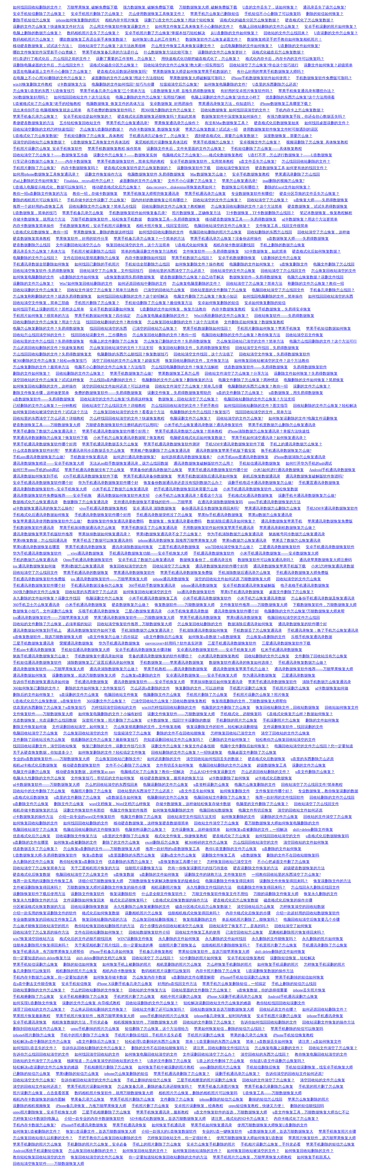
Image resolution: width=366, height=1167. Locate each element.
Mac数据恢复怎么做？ (208, 174)
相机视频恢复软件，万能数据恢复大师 (145, 1022)
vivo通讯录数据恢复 (85, 553)
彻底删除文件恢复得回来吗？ (261, 887)
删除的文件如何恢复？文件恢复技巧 (95, 688)
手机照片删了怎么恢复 (150, 1106)
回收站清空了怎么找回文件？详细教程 (114, 406)
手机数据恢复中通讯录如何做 (98, 656)
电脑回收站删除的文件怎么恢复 (225, 765)
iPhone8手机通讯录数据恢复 (84, 1125)
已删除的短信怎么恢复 (31, 1074)
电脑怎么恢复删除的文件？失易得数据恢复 (48, 329)
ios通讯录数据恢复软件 (196, 592)
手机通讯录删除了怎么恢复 (324, 945)
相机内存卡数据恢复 (119, 971)
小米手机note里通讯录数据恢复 (242, 457)
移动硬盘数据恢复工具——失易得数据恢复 (241, 219)
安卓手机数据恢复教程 (251, 174)
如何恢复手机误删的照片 (277, 965)
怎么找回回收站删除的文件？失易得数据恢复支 (52, 354)
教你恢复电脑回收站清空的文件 (321, 1054)
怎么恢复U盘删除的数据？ (102, 129)
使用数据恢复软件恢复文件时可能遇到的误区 (280, 129)
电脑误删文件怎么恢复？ (190, 418)
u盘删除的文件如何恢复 (79, 277)
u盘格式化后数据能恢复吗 (327, 836)
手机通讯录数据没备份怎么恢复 (97, 586)
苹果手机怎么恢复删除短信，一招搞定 (234, 984)
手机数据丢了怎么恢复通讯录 (257, 630)
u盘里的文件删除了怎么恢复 (77, 797)
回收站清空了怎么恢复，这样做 (323, 232)
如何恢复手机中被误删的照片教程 (166, 1067)
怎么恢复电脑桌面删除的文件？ (162, 316)
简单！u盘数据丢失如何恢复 (269, 1042)
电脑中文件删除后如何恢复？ (244, 746)
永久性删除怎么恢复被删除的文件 (142, 907)
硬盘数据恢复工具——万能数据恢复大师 (46, 425)
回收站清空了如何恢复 (293, 926)
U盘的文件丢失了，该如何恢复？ (270, 7)
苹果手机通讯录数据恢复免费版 (186, 573)
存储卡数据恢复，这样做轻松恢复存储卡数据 (193, 804)
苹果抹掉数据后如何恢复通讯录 (216, 682)
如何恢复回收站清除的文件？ (197, 1151)
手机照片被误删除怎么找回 (93, 251)
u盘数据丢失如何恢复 (124, 797)
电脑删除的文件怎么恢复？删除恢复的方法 (177, 380)
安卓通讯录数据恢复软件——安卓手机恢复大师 (216, 650)
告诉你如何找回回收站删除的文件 (269, 1022)
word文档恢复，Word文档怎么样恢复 (119, 804)
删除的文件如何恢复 (322, 720)
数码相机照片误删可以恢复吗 (165, 971)
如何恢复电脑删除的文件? (225, 84)
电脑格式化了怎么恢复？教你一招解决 (152, 772)
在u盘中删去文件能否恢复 (34, 984)
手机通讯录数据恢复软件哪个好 (39, 586)
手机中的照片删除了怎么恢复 (84, 1035)
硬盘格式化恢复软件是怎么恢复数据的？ (137, 168)
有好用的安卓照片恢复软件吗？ (247, 91)
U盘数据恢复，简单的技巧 (35, 213)
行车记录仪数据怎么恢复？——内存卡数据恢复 (52, 162)
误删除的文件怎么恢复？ (33, 284)
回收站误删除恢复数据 (89, 907)
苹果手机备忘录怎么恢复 (82, 213)
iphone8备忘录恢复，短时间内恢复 (222, 1016)
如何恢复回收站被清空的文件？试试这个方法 (50, 412)
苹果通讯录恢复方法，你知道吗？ (226, 104)
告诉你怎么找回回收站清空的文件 (41, 1054)
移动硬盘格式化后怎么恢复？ (116, 187)
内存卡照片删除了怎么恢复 (218, 971)
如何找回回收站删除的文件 (85, 823)
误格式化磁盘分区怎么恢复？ (113, 65)
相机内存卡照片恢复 (122, 20)
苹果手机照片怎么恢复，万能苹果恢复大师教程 (252, 1157)
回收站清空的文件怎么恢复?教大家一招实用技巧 (184, 65)
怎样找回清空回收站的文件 (113, 708)
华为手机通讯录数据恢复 (119, 643)
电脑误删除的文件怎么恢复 (165, 785)
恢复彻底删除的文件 (199, 920)
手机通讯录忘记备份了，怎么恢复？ (159, 136)
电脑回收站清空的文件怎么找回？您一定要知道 (313, 746)
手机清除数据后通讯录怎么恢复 (244, 573)
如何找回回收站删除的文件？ (37, 7)
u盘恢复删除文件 (294, 264)
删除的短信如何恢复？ (324, 14)
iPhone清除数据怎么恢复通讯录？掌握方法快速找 (268, 431)
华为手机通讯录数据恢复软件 (37, 553)
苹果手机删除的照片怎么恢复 (37, 1144)
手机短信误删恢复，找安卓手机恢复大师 (319, 1067)
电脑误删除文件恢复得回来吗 (229, 881)
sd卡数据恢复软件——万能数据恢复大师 (46, 785)
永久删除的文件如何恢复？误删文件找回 (46, 598)
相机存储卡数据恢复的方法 (35, 810)
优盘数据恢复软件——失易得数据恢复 (256, 367)
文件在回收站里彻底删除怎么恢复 (91, 258)
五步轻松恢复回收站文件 (80, 123)
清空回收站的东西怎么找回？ (265, 1054)
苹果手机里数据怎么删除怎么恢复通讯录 (282, 425)
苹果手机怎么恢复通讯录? (127, 123)
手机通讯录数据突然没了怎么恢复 (164, 515)
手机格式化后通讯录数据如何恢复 (41, 515)
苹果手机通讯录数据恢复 (85, 547)
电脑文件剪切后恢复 (255, 810)
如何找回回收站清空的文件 (277, 836)
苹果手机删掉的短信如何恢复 (299, 977)
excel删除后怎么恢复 (162, 842)
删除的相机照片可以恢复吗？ (37, 200)
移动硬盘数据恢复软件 (81, 765)
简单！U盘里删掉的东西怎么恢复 (213, 1042)
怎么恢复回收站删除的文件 (199, 624)
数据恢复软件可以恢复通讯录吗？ (266, 560)
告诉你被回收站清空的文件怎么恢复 (91, 1080)
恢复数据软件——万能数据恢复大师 (185, 605)
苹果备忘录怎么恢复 (87, 1099)
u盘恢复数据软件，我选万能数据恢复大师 (47, 637)
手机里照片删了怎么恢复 (276, 945)
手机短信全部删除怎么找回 (147, 264)
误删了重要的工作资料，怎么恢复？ (126, 59)
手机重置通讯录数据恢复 (319, 483)
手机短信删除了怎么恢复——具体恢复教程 (266, 149)
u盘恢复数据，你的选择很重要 (262, 990)
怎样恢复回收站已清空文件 (233, 733)
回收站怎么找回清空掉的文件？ (39, 335)
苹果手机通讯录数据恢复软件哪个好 (218, 470)
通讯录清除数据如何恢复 (132, 547)
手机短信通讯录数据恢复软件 (37, 663)
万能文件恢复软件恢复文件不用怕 (220, 894)
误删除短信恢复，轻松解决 (292, 958)
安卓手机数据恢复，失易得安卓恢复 (281, 309)
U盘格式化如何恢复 (191, 245)
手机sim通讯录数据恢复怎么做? (39, 457)
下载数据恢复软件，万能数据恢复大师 (325, 605)
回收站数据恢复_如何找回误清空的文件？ (235, 110)
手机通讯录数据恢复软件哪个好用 (102, 515)
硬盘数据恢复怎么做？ (130, 605)
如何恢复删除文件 (235, 791)
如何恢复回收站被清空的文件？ (253, 1151)
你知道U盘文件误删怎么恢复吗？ (277, 1061)
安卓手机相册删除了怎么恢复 (83, 997)
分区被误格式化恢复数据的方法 (39, 907)
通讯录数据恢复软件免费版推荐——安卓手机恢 (52, 496)
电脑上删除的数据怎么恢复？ (37, 33)
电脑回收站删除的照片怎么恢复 (215, 232)
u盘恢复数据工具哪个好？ (179, 862)
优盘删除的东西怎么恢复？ (130, 862)
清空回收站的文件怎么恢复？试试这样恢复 (48, 380)
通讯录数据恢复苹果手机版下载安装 (226, 451)
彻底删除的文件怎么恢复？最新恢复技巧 (104, 740)
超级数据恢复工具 (272, 765)
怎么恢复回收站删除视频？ (154, 920)
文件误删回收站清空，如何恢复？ (80, 727)
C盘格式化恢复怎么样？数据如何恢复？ (300, 714)
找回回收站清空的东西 (108, 329)
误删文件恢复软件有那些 (83, 810)
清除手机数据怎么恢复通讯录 (326, 682)
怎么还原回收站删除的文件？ (265, 772)
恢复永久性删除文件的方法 (35, 900)
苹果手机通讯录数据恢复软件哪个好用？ (116, 431)
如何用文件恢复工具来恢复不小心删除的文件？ (194, 27)
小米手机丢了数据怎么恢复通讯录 (120, 489)
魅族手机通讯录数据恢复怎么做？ (41, 656)
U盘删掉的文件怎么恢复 (281, 258)
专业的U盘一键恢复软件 (222, 1132)
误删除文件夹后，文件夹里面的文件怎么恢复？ (186, 149)
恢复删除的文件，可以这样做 (199, 688)
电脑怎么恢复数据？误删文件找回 (315, 277)
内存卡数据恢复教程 (228, 309)
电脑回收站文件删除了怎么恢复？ (222, 797)
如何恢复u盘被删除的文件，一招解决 (256, 830)
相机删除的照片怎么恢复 (76, 971)
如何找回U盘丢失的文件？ (35, 1048)
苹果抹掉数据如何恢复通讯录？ (104, 534)
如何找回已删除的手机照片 (96, 264)
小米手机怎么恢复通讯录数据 (261, 598)
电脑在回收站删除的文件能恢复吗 (91, 830)
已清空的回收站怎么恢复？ (154, 329)
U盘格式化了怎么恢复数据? (35, 136)
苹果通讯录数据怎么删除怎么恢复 (273, 508)
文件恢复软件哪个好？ (274, 791)
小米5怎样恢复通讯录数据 (332, 566)
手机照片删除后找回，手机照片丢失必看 (148, 1035)
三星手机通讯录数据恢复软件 (232, 643)
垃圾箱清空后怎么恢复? (179, 84)
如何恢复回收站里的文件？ (144, 1151)
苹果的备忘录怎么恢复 (249, 1035)
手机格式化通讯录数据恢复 (250, 496)
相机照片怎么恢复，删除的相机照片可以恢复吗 (198, 1093)
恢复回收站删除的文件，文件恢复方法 (197, 361)
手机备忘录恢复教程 (156, 952)
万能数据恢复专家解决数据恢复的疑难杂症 (164, 881)
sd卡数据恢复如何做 (331, 688)
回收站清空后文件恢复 (304, 335)
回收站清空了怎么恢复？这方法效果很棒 (112, 46)
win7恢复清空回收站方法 (33, 939)
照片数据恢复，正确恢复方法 (196, 213)
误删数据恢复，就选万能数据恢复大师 (84, 675)
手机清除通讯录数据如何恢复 (203, 630)
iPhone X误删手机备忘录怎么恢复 (124, 984)
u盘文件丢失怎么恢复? (257, 162)
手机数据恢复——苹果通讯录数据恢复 (172, 663)
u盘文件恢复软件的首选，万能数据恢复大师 (230, 1112)
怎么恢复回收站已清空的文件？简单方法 (250, 341)
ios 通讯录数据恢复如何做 (34, 566)
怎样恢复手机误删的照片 (324, 965)
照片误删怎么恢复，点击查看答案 (41, 1093)
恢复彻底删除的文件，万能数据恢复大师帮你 (249, 701)
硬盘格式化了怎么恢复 (231, 836)
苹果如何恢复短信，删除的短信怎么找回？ (229, 1029)
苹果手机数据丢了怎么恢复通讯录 (149, 528)
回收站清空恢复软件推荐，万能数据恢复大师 (134, 624)
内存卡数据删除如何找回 (145, 258)
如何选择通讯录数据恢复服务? (186, 457)
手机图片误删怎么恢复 (248, 688)
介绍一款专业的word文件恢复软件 (87, 817)
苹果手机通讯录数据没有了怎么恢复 (95, 470)
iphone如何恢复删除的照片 (78, 20)
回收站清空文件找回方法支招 (191, 817)
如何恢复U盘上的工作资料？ (156, 39)
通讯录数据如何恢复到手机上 (37, 630)
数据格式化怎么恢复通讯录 (35, 502)
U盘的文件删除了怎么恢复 (169, 1061)
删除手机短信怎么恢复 (31, 20)
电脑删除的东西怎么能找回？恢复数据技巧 (132, 354)
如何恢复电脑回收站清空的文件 (151, 1054)
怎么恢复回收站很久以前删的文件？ (43, 1138)
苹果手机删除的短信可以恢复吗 (297, 1029)
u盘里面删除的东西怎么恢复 (131, 855)
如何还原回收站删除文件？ (324, 1009)
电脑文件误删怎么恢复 (31, 772)
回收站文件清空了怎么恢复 (216, 823)
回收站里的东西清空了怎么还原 (91, 592)
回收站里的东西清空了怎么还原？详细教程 (48, 418)
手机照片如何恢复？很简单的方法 (41, 316)
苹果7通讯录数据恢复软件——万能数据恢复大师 (134, 618)
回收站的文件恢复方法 (147, 990)
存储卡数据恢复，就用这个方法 (39, 219)
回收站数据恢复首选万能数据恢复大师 (222, 1009)
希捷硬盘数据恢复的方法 (33, 123)
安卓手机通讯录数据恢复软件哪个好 (43, 483)
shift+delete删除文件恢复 (313, 830)
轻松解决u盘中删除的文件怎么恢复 (42, 1042)
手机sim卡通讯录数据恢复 (34, 650)
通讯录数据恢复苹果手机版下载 (279, 566)
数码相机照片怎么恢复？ (33, 39)
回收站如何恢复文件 (341, 708)
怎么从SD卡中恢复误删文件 (213, 772)
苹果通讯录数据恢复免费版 (330, 521)
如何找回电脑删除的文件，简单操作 (273, 296)
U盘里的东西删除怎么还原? (275, 84)
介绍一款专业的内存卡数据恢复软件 (94, 1119)
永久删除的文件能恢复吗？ (274, 939)
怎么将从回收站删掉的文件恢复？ (99, 1009)
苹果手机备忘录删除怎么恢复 (268, 1087)
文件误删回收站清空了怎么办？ (209, 1054)
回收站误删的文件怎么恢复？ (37, 290)
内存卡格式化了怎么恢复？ (296, 1119)
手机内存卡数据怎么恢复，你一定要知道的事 (50, 977)
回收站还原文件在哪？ (278, 1009)
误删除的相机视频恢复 (31, 1106)
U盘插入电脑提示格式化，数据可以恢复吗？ (50, 187)
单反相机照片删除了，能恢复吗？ (250, 920)
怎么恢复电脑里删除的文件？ (196, 284)
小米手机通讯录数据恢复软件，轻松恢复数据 (260, 489)
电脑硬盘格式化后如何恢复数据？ (198, 438)
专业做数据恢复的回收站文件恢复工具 (45, 920)
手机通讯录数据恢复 (91, 682)
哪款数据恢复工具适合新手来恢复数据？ (93, 39)
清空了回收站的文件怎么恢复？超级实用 (126, 361)
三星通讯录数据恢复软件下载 (286, 643)
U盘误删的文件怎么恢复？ (336, 33)
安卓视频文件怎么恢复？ (260, 142)
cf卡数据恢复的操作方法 (33, 817)
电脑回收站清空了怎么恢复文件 (82, 875)
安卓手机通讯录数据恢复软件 (330, 547)
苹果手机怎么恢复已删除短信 (214, 14)
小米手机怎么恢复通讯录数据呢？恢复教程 (129, 438)
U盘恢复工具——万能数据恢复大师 (272, 1093)
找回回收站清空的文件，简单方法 (263, 412)
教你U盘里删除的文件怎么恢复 (231, 849)
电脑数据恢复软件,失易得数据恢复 (156, 174)
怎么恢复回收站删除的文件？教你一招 (164, 335)
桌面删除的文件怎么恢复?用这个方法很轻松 (127, 78)
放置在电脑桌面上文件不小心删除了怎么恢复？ (52, 72)
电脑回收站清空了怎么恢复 (35, 733)
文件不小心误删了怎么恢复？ (192, 181)
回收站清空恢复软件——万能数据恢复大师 (48, 1164)
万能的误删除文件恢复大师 (275, 894)
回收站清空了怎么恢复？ (267, 200)
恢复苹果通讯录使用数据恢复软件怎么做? (47, 521)
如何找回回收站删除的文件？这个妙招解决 (132, 296)
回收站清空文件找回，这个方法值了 (204, 354)
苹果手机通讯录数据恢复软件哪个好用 (45, 444)
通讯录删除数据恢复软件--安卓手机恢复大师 (50, 489)
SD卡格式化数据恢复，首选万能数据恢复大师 (168, 1119)
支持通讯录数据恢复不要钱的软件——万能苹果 (153, 502)
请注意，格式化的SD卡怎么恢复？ (239, 1119)
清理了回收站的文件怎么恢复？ (39, 1009)
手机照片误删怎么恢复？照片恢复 (261, 695)
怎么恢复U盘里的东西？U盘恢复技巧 (43, 91)
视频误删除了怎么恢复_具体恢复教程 (317, 142)
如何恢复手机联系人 (314, 1157)
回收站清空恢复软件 (233, 168)
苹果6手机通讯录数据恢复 (242, 592)
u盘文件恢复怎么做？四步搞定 (113, 637)
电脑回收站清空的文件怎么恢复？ (222, 226)
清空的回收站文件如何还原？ (37, 1087)
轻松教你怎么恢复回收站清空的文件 (286, 740)
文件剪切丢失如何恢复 (174, 765)
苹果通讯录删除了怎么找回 (297, 174)
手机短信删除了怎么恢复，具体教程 (94, 136)
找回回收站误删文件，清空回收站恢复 (45, 746)
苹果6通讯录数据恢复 (244, 618)
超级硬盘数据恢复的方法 (304, 868)
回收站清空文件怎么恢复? (34, 1080)
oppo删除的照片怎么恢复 (220, 1067)
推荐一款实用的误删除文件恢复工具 (43, 881)
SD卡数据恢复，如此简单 (265, 251)
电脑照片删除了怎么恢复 (91, 791)
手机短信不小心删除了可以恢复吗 (272, 14)
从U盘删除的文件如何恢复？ (234, 33)
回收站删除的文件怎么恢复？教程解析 (174, 206)
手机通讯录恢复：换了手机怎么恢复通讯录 (322, 630)
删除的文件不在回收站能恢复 (180, 733)
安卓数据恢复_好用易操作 (171, 104)
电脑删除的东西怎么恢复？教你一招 (258, 386)
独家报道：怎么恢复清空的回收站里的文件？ (104, 1061)
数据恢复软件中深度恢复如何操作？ (231, 117)
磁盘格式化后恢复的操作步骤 (288, 900)
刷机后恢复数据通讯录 (261, 476)
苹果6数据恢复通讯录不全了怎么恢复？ (169, 534)
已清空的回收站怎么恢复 (164, 290)
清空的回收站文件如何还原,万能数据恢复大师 (233, 579)
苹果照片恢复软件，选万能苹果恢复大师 (322, 1138)
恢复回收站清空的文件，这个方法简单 (138, 245)
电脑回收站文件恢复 (121, 695)
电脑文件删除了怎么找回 (333, 264)
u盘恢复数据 (124, 875)
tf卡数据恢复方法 (72, 84)
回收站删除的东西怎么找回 (269, 232)
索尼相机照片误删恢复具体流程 (161, 142)
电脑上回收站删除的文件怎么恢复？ (269, 27)
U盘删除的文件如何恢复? (299, 46)
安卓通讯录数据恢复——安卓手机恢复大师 (201, 675)
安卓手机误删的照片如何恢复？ (330, 27)
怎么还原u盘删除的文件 (150, 688)
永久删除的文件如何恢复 (179, 939)
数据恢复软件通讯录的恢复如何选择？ (241, 663)
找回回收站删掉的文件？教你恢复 (114, 322)
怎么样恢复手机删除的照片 (229, 965)
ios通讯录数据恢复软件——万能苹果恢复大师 (50, 618)
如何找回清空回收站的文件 (96, 1054)
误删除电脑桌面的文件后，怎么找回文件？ (48, 65)
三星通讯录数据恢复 (298, 675)
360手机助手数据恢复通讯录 (152, 586)
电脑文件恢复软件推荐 (128, 810)
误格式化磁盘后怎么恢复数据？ (278, 52)
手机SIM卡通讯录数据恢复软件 (332, 508)
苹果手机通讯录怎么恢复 (205, 194)
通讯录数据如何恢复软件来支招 (123, 496)
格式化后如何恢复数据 (100, 913)
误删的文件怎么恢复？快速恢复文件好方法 (48, 27)
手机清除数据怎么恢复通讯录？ (147, 630)
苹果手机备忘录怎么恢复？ (35, 117)
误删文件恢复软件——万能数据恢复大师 (181, 714)
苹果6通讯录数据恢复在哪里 (36, 547)
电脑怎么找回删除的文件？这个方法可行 (323, 341)
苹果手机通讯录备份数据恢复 (147, 476)
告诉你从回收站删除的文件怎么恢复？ (94, 1048)
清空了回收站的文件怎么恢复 (285, 733)
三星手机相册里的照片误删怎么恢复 (207, 1080)
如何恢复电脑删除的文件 (33, 277)
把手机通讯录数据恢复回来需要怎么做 (186, 489)
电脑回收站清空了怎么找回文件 (278, 290)
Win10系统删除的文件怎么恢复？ (221, 316)
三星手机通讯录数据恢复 (179, 547)
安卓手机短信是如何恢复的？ (87, 117)
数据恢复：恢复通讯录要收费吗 (175, 521)
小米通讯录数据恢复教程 (218, 656)
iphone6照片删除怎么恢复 (34, 1035)
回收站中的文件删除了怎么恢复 (39, 791)
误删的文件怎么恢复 (309, 765)
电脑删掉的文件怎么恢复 (167, 797)
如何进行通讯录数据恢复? (134, 457)
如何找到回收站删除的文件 (161, 232)
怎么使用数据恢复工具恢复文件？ (157, 14)
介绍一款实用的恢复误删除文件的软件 (45, 913)
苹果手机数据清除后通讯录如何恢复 (207, 476)
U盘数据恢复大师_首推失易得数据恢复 (183, 91)
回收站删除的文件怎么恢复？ (80, 374)
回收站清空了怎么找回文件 (283, 271)
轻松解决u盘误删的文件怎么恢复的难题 (46, 1067)
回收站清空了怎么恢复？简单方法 (254, 284)
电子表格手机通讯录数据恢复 (305, 586)
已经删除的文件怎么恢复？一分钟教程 (45, 406)
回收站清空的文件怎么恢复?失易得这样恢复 (116, 399)
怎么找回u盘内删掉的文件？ (112, 380)
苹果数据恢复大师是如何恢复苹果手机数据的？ (192, 72)
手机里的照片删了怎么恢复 (320, 1087)
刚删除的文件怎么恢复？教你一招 (316, 284)
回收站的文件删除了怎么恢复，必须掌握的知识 (52, 624)
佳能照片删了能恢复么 (177, 945)
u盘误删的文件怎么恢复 (79, 695)
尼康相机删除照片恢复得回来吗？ (296, 932)
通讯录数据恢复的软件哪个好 (302, 624)
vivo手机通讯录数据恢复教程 (103, 508)
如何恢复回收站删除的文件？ (309, 1151)
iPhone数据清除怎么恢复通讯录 (300, 457)
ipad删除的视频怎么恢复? (283, 181)
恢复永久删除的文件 (321, 894)
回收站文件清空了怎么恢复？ (333, 1048)
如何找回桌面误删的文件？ (326, 123)
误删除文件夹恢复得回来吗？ (283, 881)
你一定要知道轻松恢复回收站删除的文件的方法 (168, 1157)
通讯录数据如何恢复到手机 (35, 476)
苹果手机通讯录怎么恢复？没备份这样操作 (226, 239)
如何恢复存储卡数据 (110, 977)
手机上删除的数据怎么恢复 (282, 245)
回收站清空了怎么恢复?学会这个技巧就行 (263, 65)
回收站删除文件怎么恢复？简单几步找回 (102, 206)
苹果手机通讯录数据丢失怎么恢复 (110, 444)
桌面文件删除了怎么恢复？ (291, 592)
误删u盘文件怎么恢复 (178, 855)
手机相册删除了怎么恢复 (33, 997)
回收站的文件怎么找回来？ (286, 33)
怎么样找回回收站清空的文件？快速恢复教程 (127, 418)
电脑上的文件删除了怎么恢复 (113, 341)
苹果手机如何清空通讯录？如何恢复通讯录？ (269, 438)
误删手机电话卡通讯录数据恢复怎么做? (260, 483)
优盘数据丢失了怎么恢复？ (35, 849)
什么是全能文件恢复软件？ (163, 894)
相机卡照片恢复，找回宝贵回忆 (162, 226)
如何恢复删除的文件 (238, 817)
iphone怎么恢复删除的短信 (126, 1074)
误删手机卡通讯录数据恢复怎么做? (307, 496)
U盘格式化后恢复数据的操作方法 (180, 900)
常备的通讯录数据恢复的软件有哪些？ (160, 656)
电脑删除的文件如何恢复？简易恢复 (314, 380)
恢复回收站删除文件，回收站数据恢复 (287, 708)
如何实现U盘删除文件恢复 (35, 1003)
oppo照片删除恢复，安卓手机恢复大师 (45, 1112)
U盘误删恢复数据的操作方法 (270, 971)
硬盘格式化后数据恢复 (266, 759)
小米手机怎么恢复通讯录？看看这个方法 (188, 496)
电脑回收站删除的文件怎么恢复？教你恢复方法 (240, 335)
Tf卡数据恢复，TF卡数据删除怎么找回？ (260, 213)
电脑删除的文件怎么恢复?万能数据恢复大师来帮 (304, 611)
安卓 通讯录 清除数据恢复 (154, 508)
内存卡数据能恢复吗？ (80, 168)
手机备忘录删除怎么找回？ (332, 290)
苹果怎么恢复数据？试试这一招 (211, 129)
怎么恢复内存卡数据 (149, 977)
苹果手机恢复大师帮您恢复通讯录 (151, 194)
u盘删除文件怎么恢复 (30, 804)
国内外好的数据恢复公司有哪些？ (159, 200)
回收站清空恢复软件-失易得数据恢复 (43, 271)
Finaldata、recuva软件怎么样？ (89, 181)
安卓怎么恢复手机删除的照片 (210, 1144)
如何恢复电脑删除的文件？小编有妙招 (110, 714)
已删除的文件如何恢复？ (229, 740)
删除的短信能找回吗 (307, 1106)
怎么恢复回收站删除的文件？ (92, 1151)
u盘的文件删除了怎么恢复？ (239, 393)
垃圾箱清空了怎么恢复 (132, 733)
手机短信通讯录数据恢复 (259, 463)
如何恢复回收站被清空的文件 (147, 592)
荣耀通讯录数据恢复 (76, 643)
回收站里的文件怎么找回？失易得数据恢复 (48, 341)
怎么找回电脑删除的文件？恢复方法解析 (185, 367)
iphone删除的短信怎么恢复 (221, 1099)
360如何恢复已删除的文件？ (36, 688)
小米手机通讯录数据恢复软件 (207, 598)
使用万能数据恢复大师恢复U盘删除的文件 (272, 1125)
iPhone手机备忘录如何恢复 (111, 952)
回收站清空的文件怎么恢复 (232, 271)
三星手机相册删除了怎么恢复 (106, 1112)
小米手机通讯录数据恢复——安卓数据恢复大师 (279, 553)
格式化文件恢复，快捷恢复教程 (181, 836)
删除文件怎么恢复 (69, 804)
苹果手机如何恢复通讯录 (211, 1125)
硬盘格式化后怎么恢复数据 (235, 900)
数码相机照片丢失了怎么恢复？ (93, 33)
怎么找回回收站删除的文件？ (306, 162)
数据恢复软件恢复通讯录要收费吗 (115, 521)
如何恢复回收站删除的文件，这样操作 (45, 386)
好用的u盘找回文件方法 (177, 984)
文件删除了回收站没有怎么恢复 (321, 656)
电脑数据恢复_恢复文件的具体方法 (115, 104)
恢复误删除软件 (123, 894)
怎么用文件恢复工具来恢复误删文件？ (183, 46)
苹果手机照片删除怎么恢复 (132, 1099)
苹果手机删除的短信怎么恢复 (330, 1144)
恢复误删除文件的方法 (332, 881)
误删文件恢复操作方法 (103, 174)
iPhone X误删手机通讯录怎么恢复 (234, 997)
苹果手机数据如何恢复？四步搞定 (102, 316)
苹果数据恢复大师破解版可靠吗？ (198, 78)
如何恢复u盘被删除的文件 (75, 842)
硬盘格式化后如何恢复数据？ (316, 251)
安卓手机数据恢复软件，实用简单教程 (202, 162)
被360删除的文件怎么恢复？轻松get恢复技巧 (50, 361)
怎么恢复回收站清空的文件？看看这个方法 (129, 412)
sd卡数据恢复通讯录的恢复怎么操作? (43, 508)
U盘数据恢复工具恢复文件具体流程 (100, 142)
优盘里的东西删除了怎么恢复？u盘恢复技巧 (49, 708)
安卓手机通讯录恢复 (30, 1022)
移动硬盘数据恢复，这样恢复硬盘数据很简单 (151, 823)
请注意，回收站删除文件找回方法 (221, 1048)
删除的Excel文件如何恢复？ (287, 187)
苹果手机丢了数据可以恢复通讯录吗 (103, 541)
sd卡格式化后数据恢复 (273, 778)
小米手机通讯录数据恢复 (85, 605)
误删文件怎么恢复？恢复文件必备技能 (183, 746)
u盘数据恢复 (251, 855)
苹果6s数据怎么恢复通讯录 (244, 541)
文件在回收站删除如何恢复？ (98, 932)
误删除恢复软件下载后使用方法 (39, 894)
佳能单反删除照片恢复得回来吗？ (41, 945)
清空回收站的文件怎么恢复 (322, 1080)
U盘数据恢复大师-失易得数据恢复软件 (45, 855)
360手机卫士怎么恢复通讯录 (36, 605)
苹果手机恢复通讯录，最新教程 (162, 1112)
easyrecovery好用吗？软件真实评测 (173, 643)
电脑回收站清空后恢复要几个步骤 (311, 920)
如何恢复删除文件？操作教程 (199, 264)
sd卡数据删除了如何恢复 (229, 778)
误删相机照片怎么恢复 (143, 913)
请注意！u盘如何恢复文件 (319, 1042)
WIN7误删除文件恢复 (135, 939)
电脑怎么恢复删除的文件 (255, 785)
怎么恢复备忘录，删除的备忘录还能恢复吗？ (154, 1087)
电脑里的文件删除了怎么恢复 (225, 708)
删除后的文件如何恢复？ (33, 695)
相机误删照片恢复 (166, 887)
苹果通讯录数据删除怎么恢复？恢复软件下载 (50, 438)
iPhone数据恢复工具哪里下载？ (286, 104)
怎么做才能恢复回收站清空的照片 (41, 926)
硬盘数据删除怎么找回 (31, 245)
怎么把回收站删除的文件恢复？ (97, 990)
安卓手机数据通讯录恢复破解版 (249, 586)
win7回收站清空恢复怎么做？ (229, 547)
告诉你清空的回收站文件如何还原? (294, 1074)
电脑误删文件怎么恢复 (104, 598)
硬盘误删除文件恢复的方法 (255, 868)
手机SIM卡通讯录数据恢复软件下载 (234, 444)
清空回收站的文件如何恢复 (305, 842)
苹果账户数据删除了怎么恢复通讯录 (160, 451)
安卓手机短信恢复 (76, 984)
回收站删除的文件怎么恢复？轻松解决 (325, 406)
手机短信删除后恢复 (263, 1067)
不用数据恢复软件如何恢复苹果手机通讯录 (218, 528)
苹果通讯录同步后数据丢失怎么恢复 (95, 451)
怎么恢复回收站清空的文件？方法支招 (121, 348)
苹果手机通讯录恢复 (129, 1125)
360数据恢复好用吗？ (30, 97)
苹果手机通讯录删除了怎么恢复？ (182, 1074)
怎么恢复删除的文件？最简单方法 (41, 367)
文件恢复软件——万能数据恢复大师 (43, 714)
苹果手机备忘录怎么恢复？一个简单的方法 (149, 239)
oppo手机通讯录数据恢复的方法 (274, 502)
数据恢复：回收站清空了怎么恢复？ (188, 399)
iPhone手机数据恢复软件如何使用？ (260, 78)
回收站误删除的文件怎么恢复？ (152, 1003)
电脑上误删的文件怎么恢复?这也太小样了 (225, 97)
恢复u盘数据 (92, 855)
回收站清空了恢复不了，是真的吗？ (239, 926)
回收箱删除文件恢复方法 (76, 836)
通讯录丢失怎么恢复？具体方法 (39, 251)
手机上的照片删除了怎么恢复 (156, 1144)
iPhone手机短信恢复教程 (293, 1035)
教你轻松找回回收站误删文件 (280, 1003)
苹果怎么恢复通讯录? (239, 181)
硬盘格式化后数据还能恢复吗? (122, 72)
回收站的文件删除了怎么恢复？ (209, 1022)
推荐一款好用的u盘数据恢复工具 (172, 849)
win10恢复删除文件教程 (32, 84)
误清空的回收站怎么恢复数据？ (39, 142)
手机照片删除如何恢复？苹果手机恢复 (269, 329)
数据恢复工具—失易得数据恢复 (173, 219)
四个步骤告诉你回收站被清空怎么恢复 (172, 926)
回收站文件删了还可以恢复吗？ (158, 1009)
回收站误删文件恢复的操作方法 (328, 1022)
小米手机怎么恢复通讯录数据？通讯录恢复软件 (203, 425)
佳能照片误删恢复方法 (143, 868)
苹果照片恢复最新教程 (31, 1016)
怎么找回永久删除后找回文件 (315, 887)
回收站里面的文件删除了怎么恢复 (218, 290)
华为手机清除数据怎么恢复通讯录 (235, 534)
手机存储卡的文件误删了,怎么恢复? (96, 200)
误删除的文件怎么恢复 (279, 817)
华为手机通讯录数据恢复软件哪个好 (108, 483)
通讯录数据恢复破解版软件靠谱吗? (314, 476)
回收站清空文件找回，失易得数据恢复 (267, 348)
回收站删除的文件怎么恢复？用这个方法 (46, 322)
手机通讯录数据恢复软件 (213, 553)
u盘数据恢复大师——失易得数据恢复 (298, 239)
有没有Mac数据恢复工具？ (227, 123)
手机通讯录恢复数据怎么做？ (302, 663)
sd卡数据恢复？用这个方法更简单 (310, 219)
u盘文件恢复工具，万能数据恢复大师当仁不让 (310, 1112)
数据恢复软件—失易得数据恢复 (255, 277)
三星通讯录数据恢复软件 (279, 547)
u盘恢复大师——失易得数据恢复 (321, 200)
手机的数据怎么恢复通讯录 (35, 560)
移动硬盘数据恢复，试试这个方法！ (43, 46)
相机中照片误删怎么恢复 (180, 997)
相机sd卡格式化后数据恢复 (35, 765)
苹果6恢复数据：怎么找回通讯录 (40, 541)
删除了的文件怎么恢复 (121, 842)
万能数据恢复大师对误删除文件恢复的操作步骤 (106, 887)
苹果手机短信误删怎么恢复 (35, 965)
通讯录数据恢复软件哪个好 (236, 611)
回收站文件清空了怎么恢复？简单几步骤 (188, 386)
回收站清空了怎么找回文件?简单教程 (312, 785)
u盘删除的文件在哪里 (30, 842)
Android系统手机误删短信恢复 (38, 1151)
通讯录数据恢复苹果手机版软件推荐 (43, 534)
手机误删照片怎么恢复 (281, 720)
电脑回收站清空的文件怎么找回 (293, 618)
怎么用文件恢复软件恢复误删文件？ (119, 27)
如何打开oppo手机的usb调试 (36, 470)
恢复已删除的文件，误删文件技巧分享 (114, 746)
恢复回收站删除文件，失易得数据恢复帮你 (194, 348)
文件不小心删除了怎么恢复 (128, 765)
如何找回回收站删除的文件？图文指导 (256, 406)
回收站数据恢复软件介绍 (149, 932)
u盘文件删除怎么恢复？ (315, 772)
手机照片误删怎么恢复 (291, 688)
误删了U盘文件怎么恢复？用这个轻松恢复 (179, 20)
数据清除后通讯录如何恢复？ (231, 521)
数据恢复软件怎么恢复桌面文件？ (213, 39)
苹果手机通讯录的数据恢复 (85, 573)
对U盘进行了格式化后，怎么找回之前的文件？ (52, 59)
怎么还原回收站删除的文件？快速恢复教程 (48, 348)
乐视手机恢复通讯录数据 (311, 637)
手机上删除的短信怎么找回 (293, 984)
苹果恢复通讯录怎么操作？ (176, 123)
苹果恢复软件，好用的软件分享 (82, 239)
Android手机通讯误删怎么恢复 (293, 997)
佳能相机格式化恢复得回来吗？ (194, 913)
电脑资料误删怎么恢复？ (145, 830)
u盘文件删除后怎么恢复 (163, 637)
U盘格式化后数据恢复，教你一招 (40, 232)
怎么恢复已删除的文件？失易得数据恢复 (177, 341)
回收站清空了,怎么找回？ (153, 958)
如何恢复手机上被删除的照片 (126, 965)
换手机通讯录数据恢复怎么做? (286, 451)
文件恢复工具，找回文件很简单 (282, 226)
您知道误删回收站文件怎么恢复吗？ (174, 740)
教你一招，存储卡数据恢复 (95, 194)
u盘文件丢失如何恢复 (197, 791)
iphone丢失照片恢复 (309, 990)
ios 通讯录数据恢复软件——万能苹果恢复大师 (109, 579)
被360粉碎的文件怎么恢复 (206, 842)
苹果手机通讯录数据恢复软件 (272, 682)
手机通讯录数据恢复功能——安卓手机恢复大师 (148, 553)
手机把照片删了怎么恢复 (134, 997)
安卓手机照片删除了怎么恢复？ (97, 14)
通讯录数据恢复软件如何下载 (91, 630)
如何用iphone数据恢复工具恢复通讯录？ (46, 174)
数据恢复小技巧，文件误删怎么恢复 (43, 611)
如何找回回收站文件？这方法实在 (82, 97)
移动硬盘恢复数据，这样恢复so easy (85, 772)
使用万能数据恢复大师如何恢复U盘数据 (249, 1138)
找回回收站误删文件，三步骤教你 (99, 335)
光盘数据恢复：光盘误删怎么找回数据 (45, 720)
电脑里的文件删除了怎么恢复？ (262, 804)
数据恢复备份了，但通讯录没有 (206, 560)
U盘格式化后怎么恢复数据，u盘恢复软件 (47, 701)
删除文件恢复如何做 (30, 727)
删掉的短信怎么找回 (265, 1099)
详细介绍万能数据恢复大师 (100, 881)
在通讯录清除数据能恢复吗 (220, 502)
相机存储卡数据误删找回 (234, 245)
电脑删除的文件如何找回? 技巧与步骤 (123, 84)
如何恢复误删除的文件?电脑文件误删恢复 (303, 418)
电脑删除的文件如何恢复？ (251, 264)
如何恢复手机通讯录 (168, 1125)
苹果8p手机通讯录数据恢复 (220, 515)
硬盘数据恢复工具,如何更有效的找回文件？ (291, 168)
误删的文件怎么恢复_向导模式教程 (91, 1003)
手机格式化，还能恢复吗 (241, 714)
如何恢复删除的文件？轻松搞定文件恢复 (112, 753)
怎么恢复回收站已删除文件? (118, 759)
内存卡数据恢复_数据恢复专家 (154, 129)
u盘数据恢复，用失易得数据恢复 (296, 393)
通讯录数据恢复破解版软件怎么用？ (204, 463)
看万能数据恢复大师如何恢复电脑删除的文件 (281, 823)
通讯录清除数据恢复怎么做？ (113, 669)
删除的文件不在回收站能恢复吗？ (159, 1048)
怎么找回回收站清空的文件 (255, 842)
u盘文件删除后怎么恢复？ (97, 1042)
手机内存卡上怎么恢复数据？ (299, 110)
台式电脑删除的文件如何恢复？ (246, 46)
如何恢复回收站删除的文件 (35, 823)
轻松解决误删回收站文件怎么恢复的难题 (217, 1003)
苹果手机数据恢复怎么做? (131, 374)
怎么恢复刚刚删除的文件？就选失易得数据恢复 (52, 296)
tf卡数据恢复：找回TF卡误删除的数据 (179, 720)
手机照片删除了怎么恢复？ (96, 303)
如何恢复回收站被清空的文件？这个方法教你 (271, 361)
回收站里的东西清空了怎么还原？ (177, 271)
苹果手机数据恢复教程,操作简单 (114, 149)
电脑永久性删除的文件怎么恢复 (39, 778)
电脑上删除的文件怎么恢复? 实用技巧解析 (150, 97)
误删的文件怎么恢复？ (312, 386)
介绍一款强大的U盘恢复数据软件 (169, 1132)
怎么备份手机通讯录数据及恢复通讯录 (323, 598)
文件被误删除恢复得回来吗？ (37, 887)
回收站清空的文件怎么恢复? (239, 418)
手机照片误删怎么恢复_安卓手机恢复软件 (47, 149)
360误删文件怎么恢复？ (106, 701)
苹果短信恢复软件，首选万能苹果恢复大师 (213, 952)
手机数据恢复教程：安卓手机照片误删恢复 (95, 226)
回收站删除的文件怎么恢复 (266, 656)
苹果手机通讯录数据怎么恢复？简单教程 (188, 431)
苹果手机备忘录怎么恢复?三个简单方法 (112, 91)
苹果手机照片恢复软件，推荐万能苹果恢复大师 (95, 1016)
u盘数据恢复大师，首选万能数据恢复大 (280, 1132)
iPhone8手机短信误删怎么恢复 (245, 977)
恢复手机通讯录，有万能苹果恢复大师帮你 (48, 952)
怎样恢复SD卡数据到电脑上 (36, 1119)
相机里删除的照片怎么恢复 (178, 965)
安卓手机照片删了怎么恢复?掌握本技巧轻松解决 (165, 33)
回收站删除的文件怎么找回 (331, 797)
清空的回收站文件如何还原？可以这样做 (116, 386)
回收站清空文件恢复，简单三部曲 (41, 303)
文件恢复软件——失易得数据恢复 (211, 251)
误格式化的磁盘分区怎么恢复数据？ (250, 20)
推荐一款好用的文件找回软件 (279, 797)
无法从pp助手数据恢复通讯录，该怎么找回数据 (128, 463)
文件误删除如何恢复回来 (83, 900)
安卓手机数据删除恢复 (237, 258)
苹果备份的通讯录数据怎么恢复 (156, 470)
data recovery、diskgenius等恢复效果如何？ (181, 187)
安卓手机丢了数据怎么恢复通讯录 (146, 560)
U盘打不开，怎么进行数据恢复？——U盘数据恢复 (290, 155)
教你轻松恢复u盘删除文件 (81, 862)
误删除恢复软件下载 (194, 168)
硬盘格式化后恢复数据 (31, 875)
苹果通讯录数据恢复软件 (134, 573)
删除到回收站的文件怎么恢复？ (39, 1029)
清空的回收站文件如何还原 (300, 810)
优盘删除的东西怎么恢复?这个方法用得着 (300, 97)
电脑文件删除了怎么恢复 (141, 817)
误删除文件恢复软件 (87, 894)
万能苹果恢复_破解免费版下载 (92, 7)
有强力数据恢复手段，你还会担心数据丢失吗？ (306, 117)
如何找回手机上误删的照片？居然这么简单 (48, 309)
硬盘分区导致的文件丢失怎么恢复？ (309, 194)
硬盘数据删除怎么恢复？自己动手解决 (192, 277)
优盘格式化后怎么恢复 (31, 836)
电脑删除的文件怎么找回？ (35, 258)
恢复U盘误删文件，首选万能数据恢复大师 (101, 1132)
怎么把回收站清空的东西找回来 (111, 785)
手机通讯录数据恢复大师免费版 (302, 573)
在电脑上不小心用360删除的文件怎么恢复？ (49, 78)
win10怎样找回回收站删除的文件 (169, 708)
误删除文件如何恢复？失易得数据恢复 (306, 374)
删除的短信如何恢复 (80, 965)
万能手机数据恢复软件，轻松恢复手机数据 (106, 219)
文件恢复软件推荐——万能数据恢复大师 (253, 605)
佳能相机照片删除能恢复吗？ (225, 945)
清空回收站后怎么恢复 (255, 907)
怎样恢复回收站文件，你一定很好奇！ (179, 1138)
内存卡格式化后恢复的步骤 (248, 913)
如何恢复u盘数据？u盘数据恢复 (214, 637)
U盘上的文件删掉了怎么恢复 (220, 1061)
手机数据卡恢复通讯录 (89, 457)
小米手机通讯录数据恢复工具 (153, 598)
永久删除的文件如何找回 (225, 939)
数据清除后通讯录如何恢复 (250, 624)
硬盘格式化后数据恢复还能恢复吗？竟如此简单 (156, 117)
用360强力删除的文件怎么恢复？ (168, 110)
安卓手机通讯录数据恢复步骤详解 (143, 650)
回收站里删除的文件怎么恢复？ (39, 990)
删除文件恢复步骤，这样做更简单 (41, 393)
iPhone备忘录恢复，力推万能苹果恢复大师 (91, 1106)
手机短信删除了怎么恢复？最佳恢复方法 (158, 303)
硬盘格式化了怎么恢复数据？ (309, 20)
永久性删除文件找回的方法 (208, 887)
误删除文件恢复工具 (218, 855)
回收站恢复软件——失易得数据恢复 (284, 316)
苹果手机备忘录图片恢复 (218, 1087)
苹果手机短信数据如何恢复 (328, 329)
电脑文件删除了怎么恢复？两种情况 (248, 380)
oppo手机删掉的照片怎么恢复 (164, 1016)
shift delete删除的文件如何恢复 (280, 952)
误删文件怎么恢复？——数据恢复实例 (125, 155)
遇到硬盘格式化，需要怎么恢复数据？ (226, 136)
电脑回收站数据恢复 (216, 810)
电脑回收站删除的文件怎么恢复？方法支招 (259, 399)
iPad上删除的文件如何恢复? (36, 181)
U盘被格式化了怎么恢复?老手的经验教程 (47, 104)
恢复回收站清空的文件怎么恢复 (97, 1157)
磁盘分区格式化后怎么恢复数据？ (203, 907)
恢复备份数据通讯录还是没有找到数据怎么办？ (183, 483)
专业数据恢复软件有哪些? (252, 194)
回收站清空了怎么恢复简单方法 (39, 868)
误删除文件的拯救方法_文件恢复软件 (215, 875)
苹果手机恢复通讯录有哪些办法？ (306, 91)
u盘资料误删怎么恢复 (211, 785)
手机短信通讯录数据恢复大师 (85, 650)
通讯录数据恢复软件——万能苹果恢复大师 (48, 669)
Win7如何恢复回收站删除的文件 (86, 284)
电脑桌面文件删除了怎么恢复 (252, 753)
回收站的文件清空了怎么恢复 (327, 817)
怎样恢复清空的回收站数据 (302, 907)
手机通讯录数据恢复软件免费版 (39, 579)
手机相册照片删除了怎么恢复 (108, 1067)
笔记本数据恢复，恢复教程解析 (326, 213)
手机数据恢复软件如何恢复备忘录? (138, 213)
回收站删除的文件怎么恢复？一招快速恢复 (186, 753)
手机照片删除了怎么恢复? (34, 168)
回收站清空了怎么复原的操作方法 (41, 932)
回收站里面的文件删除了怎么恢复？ (201, 990)
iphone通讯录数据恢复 (171, 579)
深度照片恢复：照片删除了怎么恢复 (112, 720)
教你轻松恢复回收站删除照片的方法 (104, 926)
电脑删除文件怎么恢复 (162, 695)
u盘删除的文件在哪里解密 (193, 977)
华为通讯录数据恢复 (259, 675)
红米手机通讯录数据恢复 (281, 650)
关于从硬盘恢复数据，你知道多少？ (43, 753)
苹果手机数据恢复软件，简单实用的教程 (131, 162)
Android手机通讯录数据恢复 (332, 470)
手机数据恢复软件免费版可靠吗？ (324, 78)
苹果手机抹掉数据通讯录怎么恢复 (87, 528)
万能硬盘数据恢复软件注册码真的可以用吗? (122, 425)
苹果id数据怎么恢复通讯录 (270, 515)
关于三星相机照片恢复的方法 (95, 868)
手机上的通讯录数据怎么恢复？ (296, 444)
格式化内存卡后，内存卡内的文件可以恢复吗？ (284, 59)
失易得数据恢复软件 (310, 367)
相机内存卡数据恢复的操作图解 (39, 1099)
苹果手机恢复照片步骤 (337, 1132)
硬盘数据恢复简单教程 (31, 239)
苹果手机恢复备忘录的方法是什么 (110, 52)
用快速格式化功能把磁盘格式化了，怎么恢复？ (200, 59)
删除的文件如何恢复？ (31, 374)
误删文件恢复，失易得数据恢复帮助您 (179, 393)
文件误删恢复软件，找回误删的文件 (293, 727)
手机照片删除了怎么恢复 (206, 695)
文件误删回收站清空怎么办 (78, 245)
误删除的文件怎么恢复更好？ (222, 52)
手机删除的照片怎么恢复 (236, 720)
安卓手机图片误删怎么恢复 (278, 1016)
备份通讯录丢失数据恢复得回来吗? (210, 508)
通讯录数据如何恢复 (30, 675)
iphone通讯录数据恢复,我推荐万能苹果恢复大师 (177, 541)
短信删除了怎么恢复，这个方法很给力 (157, 1029)
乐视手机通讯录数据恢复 (98, 611)
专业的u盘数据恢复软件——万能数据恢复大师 (51, 759)
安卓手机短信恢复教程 (246, 958)
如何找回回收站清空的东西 (330, 296)
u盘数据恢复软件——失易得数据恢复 (44, 399)
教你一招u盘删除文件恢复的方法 (40, 194)
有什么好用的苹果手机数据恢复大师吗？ (270, 72)
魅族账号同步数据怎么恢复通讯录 (297, 534)
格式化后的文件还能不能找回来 (85, 939)
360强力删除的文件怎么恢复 (36, 592)
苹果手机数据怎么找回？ (192, 258)
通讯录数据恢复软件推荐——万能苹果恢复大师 (313, 669)
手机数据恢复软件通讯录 (33, 528)
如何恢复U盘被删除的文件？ (37, 1132)
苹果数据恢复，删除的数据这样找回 (103, 232)
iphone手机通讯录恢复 (325, 1016)
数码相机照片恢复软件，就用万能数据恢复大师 (113, 1093)
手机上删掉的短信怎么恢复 (148, 1080)
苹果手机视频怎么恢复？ (213, 142)
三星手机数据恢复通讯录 (33, 643)
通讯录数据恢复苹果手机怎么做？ (241, 669)
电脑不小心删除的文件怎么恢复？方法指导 (110, 367)
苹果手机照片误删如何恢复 (89, 1087)
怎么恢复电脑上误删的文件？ (279, 1048)
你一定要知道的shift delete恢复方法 (42, 958)
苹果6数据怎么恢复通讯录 (82, 566)
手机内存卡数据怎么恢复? (34, 1125)
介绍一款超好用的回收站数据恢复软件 (308, 913)
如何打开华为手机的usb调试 (309, 463)
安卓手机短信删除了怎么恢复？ (39, 14)
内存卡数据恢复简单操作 (33, 226)
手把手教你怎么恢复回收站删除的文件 (110, 1138)
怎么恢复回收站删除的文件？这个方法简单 (246, 206)
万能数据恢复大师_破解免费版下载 (208, 7)
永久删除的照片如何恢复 (322, 939)
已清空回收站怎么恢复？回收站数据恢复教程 (168, 701)
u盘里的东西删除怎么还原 (312, 759)
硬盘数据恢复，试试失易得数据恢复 (317, 206)
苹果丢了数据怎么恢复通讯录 (296, 541)
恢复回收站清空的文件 (128, 566)
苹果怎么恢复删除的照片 (308, 1099)
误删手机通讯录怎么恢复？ (237, 1074)
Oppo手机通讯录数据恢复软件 (88, 560)
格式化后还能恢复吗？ (128, 900)
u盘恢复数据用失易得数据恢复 (129, 277)
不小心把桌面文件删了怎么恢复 (283, 862)
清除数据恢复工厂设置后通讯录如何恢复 (101, 663)
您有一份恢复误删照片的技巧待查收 (198, 868)
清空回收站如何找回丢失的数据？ (214, 759)
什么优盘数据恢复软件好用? (36, 451)
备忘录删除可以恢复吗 (31, 971)
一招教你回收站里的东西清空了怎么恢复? (286, 875)
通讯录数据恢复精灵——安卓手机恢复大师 (48, 463)
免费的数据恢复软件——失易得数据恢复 (108, 393)
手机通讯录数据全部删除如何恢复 (41, 264)
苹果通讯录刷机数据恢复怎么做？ (287, 528)
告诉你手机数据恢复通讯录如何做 (41, 682)
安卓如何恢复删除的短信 (218, 303)
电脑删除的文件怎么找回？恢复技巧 (200, 412)
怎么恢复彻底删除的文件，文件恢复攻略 (147, 727)
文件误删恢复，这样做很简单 (195, 830)
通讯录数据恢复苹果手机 (281, 521)
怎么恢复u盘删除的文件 (266, 637)
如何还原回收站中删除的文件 (142, 284)
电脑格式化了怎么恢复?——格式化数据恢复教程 (202, 155)
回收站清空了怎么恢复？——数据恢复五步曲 (50, 155)
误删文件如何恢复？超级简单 (328, 65)
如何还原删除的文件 (164, 759)
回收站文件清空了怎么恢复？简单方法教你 (102, 290)
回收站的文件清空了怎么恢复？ (268, 1080)
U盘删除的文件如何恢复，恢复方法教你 (173, 309)
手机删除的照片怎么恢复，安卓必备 (97, 1144)
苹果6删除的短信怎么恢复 (77, 1074)
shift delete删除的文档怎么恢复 (101, 958)
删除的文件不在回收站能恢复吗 (293, 855)
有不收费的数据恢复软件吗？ (111, 110)
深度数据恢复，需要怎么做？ (288, 136)
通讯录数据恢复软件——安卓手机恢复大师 (149, 682)
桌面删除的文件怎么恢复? (140, 181)
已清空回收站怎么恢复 (244, 932)
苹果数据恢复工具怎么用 (178, 374)
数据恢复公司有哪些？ (240, 187)
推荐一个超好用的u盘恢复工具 (38, 206)
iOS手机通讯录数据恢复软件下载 (90, 476)
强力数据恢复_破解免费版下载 (148, 7)
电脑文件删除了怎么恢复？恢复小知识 (205, 296)
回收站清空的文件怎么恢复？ (217, 200)
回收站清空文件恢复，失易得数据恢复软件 (274, 354)
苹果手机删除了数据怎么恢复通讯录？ (45, 431)
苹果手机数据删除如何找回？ (207, 329)
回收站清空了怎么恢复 (171, 566)
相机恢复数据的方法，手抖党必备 (80, 1022)
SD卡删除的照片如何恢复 (201, 958)
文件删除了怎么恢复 (177, 1099)
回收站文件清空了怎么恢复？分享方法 (236, 374)
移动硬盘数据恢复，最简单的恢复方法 (172, 778)
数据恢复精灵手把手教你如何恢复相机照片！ (284, 39)
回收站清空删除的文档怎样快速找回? (43, 129)
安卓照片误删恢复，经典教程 (198, 1106)
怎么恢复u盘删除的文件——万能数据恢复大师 (101, 849)
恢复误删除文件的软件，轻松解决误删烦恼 (222, 727)
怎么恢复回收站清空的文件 (333, 271)
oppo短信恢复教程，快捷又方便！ (257, 1106)
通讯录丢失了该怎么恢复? (324, 7)
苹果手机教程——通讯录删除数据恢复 (175, 669)
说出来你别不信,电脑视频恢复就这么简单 (47, 110)
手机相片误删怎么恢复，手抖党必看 (271, 1144)
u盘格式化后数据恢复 (30, 797)
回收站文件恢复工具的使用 (197, 932)
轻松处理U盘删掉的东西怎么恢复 (152, 1042)
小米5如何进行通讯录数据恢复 (278, 470)
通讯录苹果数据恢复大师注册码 (325, 560)
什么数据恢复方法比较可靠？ (168, 52)
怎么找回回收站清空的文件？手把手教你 (185, 406)
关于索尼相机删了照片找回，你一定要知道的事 (113, 945)
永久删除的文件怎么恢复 (33, 862)
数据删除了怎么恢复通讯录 (85, 502)
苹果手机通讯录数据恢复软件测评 (172, 444)
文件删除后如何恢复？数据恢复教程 (254, 322)
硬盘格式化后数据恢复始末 (276, 123)
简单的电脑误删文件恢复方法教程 (149, 251)
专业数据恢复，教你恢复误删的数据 (328, 791)
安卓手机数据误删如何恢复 (112, 309)
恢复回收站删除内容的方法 (104, 920)
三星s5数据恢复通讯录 (143, 611)
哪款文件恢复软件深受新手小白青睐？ (45, 52)
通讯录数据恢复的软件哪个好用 (221, 566)
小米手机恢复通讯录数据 (187, 611)
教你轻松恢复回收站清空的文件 (39, 1157)
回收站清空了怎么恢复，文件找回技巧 (111, 271)
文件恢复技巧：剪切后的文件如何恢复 (103, 778)
